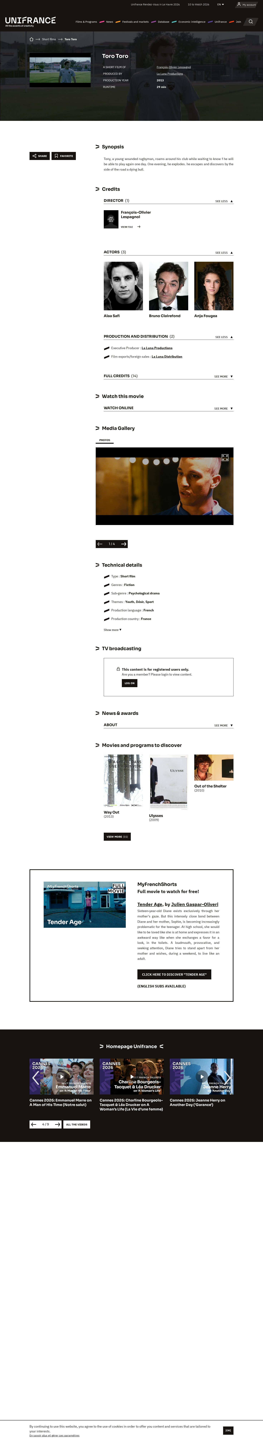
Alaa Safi (112, 316)
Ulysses (156, 816)
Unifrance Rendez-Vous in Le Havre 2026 (155, 4)
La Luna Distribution (167, 356)
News (109, 21)
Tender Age (149, 904)
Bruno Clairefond (165, 316)
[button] (225, 458)
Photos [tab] (104, 440)
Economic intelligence (192, 21)
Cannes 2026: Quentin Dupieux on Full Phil (201, 1102)
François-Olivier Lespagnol (174, 67)
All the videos (76, 1124)
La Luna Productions (170, 73)
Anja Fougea (205, 316)
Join (238, 21)
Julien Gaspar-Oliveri (194, 904)
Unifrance (221, 21)
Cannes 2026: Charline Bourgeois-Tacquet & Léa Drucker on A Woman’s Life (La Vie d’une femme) (61, 1105)
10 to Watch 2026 (198, 4)
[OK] (228, 1430)
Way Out (111, 812)
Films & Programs (86, 21)
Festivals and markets (135, 21)
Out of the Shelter (210, 786)
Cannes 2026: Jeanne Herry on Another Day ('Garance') (127, 1102)
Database (163, 21)
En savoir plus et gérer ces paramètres (54, 1435)
